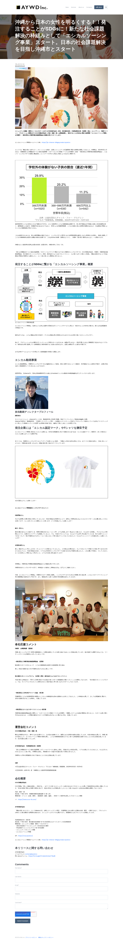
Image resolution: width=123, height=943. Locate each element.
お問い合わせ (99, 7)
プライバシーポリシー (31, 937)
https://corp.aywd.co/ (25, 836)
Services (73, 7)
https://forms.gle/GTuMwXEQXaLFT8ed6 (41, 856)
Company (89, 7)
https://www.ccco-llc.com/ (27, 799)
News (67, 7)
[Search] (106, 7)
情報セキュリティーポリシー (45, 937)
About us (81, 7)
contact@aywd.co (31, 854)
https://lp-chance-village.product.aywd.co (56, 142)
